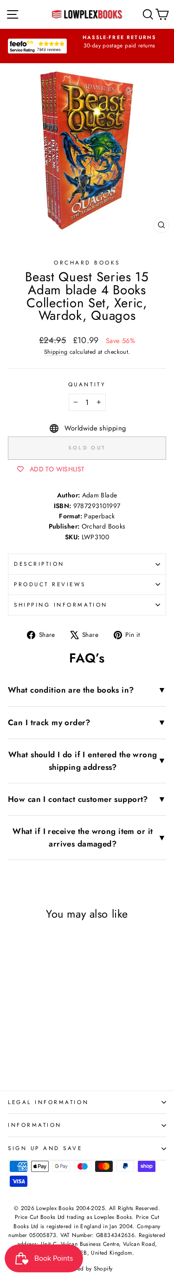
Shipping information (61, 605)
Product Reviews (50, 584)
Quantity (87, 384)
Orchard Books (87, 262)
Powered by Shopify (87, 1268)
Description (39, 564)
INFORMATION (35, 1125)
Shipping (56, 352)
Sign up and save (45, 1148)
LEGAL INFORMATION (48, 1102)
